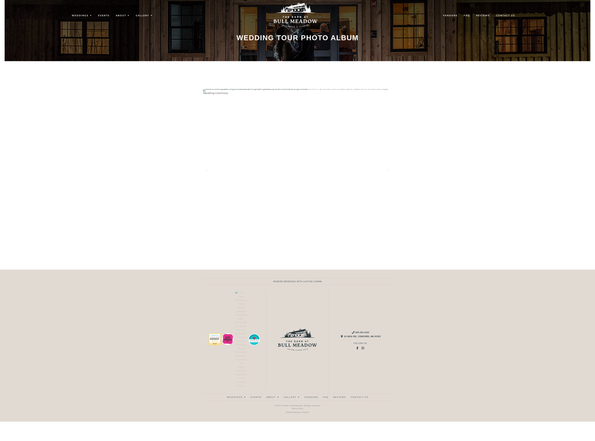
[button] (206, 170)
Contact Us (505, 15)
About (121, 15)
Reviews (483, 15)
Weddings (80, 15)
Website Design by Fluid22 (297, 412)
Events (104, 15)
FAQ (467, 15)
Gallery (142, 15)
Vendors (450, 15)
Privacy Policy (297, 408)
